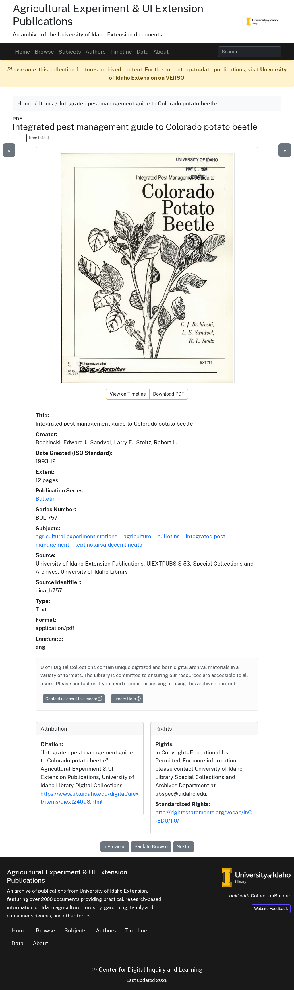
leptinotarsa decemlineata (108, 544)
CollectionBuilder (271, 896)
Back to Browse (151, 846)
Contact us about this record (71, 698)
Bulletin (46, 499)
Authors (96, 51)
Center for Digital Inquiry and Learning (149, 969)
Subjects (70, 51)
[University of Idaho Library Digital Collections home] (256, 877)
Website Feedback (271, 908)
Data (143, 51)
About (161, 51)
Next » (183, 846)
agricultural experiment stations (76, 536)
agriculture (137, 536)
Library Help (125, 698)
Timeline (121, 51)
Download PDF (168, 394)
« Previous (114, 846)
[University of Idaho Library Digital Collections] (261, 21)
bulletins (168, 536)
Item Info (38, 138)
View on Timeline (128, 394)
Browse (44, 51)
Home (22, 51)
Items (46, 103)
